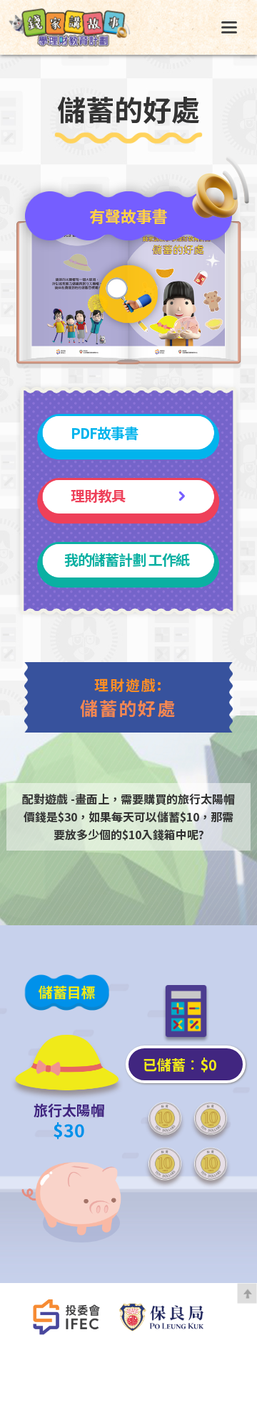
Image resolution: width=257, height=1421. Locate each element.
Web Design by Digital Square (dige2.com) (128, 1366)
